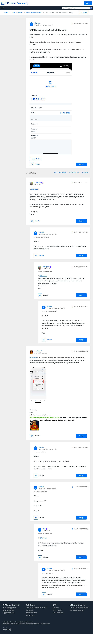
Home (6, 12)
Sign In (88, 3)
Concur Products (31, 612)
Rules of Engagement (9, 607)
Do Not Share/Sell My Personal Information (28, 623)
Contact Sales (30, 615)
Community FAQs (8, 610)
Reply (81, 164)
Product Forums (17, 12)
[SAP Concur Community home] (8, 3)
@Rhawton (34, 189)
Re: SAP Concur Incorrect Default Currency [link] (59, 12)
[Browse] (3, 8)
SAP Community (58, 612)
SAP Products (57, 610)
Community (23, 3)
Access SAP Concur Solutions (35, 607)
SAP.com (56, 607)
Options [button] (84, 12)
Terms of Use (14, 623)
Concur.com (30, 610)
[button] (72, 23)
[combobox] (77, 8)
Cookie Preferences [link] (45, 623)
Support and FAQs (8, 612)
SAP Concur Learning (76, 610)
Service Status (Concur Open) (79, 607)
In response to (41, 237)
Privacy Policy (6, 623)
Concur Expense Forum (33, 12)
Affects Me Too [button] (35, 159)
